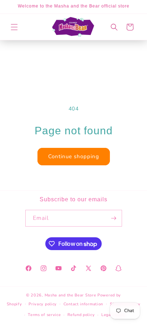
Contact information (83, 304)
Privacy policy (43, 304)
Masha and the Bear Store (70, 295)
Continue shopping (73, 156)
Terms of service (44, 314)
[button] (14, 27)
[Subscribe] (114, 218)
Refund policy (81, 314)
